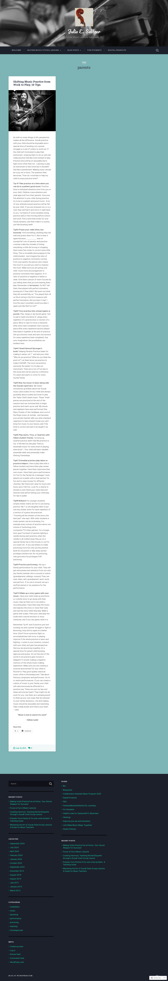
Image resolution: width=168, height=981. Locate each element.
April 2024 (14, 851)
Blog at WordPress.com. (20, 976)
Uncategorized (16, 930)
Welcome (16, 50)
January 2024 (16, 859)
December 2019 (17, 871)
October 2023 (16, 863)
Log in (12, 950)
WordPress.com (17, 962)
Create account (16, 946)
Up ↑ (158, 976)
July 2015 (14, 882)
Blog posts (73, 50)
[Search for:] (31, 784)
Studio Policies (69, 829)
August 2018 (15, 875)
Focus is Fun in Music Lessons (23, 808)
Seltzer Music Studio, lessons (43, 50)
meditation (14, 907)
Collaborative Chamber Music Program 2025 (82, 794)
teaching (13, 926)
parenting (14, 914)
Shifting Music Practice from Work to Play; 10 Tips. (31, 83)
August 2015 (15, 879)
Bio (64, 786)
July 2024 (14, 847)
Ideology (67, 817)
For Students (94, 50)
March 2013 (15, 890)
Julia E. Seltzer (84, 31)
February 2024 (16, 855)
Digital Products (117, 50)
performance (15, 918)
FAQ (65, 801)
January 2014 (16, 886)
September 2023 (17, 867)
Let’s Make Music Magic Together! (77, 825)
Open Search (157, 50)
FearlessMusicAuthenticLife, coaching (79, 805)
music (12, 911)
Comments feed (17, 958)
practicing (14, 922)
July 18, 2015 (21, 748)
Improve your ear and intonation (76, 821)
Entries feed (15, 954)
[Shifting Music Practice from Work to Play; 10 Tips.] (32, 110)
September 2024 (17, 843)
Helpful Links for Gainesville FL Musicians (81, 813)
